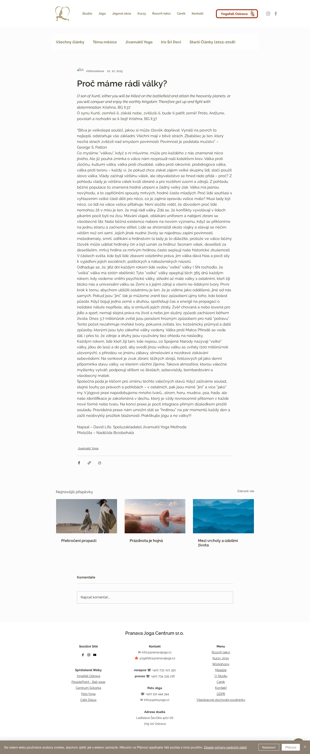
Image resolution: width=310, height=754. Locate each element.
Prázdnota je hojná (146, 540)
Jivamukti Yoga (138, 42)
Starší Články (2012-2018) (212, 42)
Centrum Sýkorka (88, 688)
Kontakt (221, 688)
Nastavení (269, 747)
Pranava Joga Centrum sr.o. (154, 633)
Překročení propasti (78, 540)
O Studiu (220, 676)
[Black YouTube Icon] (95, 655)
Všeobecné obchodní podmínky (221, 700)
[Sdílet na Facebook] (79, 463)
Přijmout (290, 747)
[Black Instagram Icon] (89, 655)
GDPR (221, 694)
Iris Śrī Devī (171, 42)
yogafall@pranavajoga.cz (157, 658)
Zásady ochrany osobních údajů (225, 747)
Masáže (220, 670)
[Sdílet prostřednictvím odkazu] (89, 463)
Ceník (221, 682)
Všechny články (70, 42)
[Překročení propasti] (86, 516)
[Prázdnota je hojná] (155, 516)
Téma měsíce (105, 42)
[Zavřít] (304, 747)
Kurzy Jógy (221, 658)
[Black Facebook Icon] (83, 655)
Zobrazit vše (245, 491)
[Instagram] (268, 13)
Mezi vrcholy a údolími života (218, 542)
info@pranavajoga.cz (156, 652)
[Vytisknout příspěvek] (100, 463)
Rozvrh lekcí (221, 652)
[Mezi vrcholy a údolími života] (223, 516)
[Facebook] (275, 13)
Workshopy (220, 664)
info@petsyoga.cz (156, 700)
